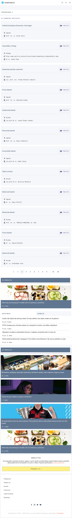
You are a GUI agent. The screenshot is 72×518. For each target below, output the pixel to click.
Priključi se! (7, 482)
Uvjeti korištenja (8, 494)
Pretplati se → (36, 469)
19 (53, 272)
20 (58, 272)
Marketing (7, 497)
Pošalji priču (7, 479)
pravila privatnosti (58, 463)
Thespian (61, 513)
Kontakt (6, 486)
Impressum (7, 490)
